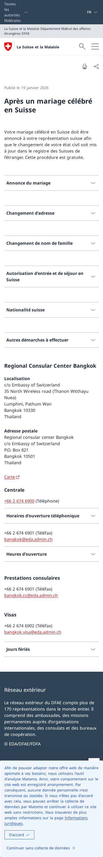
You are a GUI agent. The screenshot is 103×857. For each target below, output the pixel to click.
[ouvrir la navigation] (95, 46)
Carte (9, 477)
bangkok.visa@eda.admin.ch (32, 632)
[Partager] (96, 66)
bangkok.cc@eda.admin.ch (31, 595)
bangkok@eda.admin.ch (28, 539)
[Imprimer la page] (84, 66)
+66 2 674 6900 (19, 501)
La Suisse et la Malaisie (38, 46)
